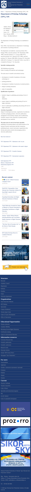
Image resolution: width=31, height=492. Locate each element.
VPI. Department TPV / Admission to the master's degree (14, 146)
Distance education (5, 324)
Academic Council (5, 283)
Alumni (2, 375)
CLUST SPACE (4, 396)
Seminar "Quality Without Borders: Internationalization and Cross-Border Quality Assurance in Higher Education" (11, 217)
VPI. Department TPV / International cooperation (12, 156)
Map (2, 476)
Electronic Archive (5, 350)
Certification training (6, 332)
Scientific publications (6, 342)
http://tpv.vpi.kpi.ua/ (5, 136)
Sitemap (6, 476)
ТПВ (2, 166)
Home (2, 11)
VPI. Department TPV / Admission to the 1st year (12, 141)
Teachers (3, 378)
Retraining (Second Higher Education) (10, 329)
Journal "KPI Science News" (7, 352)
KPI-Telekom (4, 304)
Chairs (2, 293)
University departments (6, 296)
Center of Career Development (8, 314)
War (2, 393)
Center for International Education (9, 334)
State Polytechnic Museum (7, 301)
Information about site (14, 476)
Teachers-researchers (5, 385)
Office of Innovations (6, 317)
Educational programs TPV (7, 164)
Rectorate (3, 280)
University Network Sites (7, 339)
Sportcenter (3, 306)
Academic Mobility (5, 326)
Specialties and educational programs (9, 391)
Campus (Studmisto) (5, 309)
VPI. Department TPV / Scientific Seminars (11, 151)
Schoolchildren (4, 362)
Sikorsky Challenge (5, 383)
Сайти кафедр (11, 170)
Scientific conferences (6, 345)
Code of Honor (4, 388)
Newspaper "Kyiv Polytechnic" (8, 355)
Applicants (3, 365)
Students (3, 372)
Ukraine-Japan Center (6, 312)
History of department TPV (7, 162)
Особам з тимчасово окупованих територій (11, 367)
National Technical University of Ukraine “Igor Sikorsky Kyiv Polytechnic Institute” (15, 4)
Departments (4, 168)
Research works (4, 347)
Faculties (3, 291)
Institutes (3, 288)
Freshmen (3, 370)
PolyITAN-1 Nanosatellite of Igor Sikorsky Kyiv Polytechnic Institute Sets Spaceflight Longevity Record (11, 190)
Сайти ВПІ (3, 170)
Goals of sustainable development (8, 398)
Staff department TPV (6, 160)
